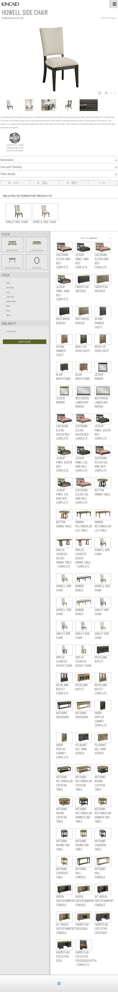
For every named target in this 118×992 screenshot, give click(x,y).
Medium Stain (11, 301)
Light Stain (10, 297)
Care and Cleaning (11, 167)
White (8, 315)
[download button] (99, 93)
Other (8, 310)
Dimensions (7, 160)
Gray (8, 292)
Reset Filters (25, 341)
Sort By (84, 238)
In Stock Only (10, 331)
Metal (8, 306)
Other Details (7, 174)
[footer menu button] (59, 983)
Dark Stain (10, 287)
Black (8, 283)
